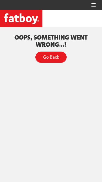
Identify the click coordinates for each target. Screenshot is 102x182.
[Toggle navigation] (93, 5)
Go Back (51, 57)
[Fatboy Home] (21, 18)
